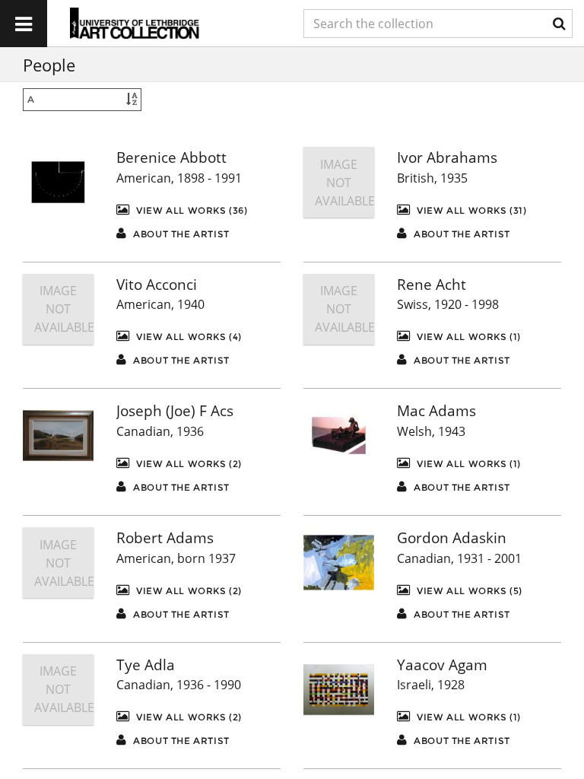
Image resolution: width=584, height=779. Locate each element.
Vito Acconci (156, 284)
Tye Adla (145, 665)
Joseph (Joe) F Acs (174, 411)
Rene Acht (431, 284)
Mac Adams (436, 411)
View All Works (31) (470, 210)
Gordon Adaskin (451, 538)
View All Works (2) (188, 463)
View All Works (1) (467, 336)
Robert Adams (165, 538)
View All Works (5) (468, 590)
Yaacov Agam (442, 665)
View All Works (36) (191, 210)
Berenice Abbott (171, 157)
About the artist (180, 234)
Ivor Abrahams (447, 157)
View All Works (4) (188, 336)
